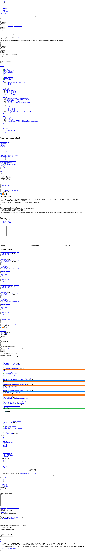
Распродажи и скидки (7, 454)
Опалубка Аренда (9, 119)
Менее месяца (6, 223)
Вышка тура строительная (23, 117)
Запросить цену (11, 518)
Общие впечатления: (34, 245)
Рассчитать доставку (14, 190)
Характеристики (4, 161)
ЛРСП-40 (10, 85)
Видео (1, 167)
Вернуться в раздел (4, 155)
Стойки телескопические (22, 98)
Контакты (5, 8)
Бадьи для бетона (17, 101)
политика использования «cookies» (52, 521)
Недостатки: (3, 245)
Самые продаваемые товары (6, 358)
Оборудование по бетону (20, 73)
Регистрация (5, 11)
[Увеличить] (5, 168)
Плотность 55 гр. (11, 109)
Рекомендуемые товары (8, 455)
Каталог (2, 66)
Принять (2, 549)
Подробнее (2, 257)
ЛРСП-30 (10, 84)
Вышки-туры (12, 70)
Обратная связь (3, 484)
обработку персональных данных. (15, 26)
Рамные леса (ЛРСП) (20, 82)
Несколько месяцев (7, 222)
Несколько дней (6, 221)
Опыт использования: (5, 219)
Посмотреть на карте (24, 473)
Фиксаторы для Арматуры (23, 99)
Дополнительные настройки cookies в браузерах (10, 541)
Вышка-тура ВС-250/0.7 (10, 90)
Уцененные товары (7, 456)
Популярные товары (7, 453)
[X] (6, 194)
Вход (4, 10)
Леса (7, 69)
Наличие (2, 165)
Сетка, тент (11, 75)
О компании (5, 4)
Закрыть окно (3, 35)
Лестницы (11, 77)
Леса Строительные (9, 118)
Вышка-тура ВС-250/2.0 (10, 94)
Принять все (3, 536)
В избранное (3, 259)
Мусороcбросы (14, 74)
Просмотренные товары (5, 360)
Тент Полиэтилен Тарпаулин (25, 111)
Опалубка (10, 72)
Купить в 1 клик (11, 188)
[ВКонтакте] (1, 194)
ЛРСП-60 (10, 87)
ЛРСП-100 (10, 83)
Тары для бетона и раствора (24, 102)
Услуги (4, 3)
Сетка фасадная (16, 106)
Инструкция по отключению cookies (8, 548)
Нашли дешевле (11, 189)
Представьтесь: (66, 245)
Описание (2, 159)
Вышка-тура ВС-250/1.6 (10, 93)
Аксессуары (3, 162)
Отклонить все (9, 536)
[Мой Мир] (4, 194)
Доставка (5, 7)
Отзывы (4, 6)
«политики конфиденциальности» (68, 521)
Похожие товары (4, 164)
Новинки (5, 451)
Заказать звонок (3, 13)
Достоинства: (3, 235)
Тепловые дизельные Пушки (25, 120)
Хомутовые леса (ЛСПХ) (22, 88)
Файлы (1, 166)
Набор (1, 157)
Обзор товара (3, 156)
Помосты (10, 71)
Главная (4, 1)
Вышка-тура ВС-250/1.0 (10, 91)
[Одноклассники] (3, 194)
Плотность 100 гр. (12, 107)
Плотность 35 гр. (11, 108)
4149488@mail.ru (35, 473)
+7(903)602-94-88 (32, 471)
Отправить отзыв (4, 246)
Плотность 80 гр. (11, 110)
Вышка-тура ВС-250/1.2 (10, 92)
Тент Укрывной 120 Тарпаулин (14, 112)
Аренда (9, 79)
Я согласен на (12, 26)
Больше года (5, 224)
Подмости (11, 78)
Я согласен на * (12, 506)
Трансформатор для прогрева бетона (30, 121)
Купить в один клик (14, 508)
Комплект (2, 158)
